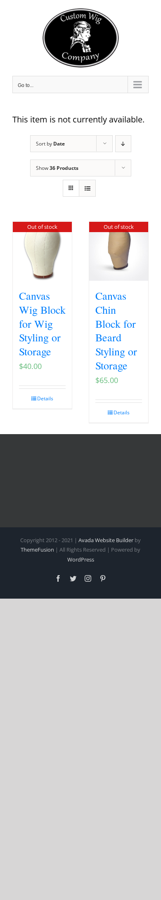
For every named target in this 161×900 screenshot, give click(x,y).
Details (45, 398)
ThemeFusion (37, 549)
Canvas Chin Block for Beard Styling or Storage (116, 330)
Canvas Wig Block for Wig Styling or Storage (42, 323)
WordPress (80, 559)
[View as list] (87, 188)
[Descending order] (123, 143)
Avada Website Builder (105, 540)
